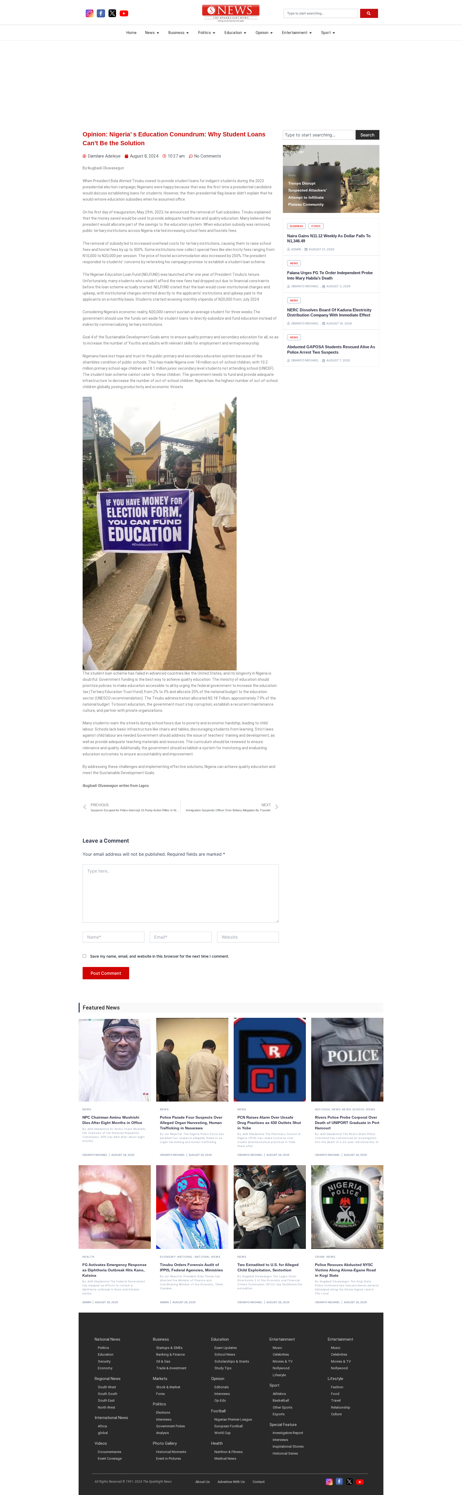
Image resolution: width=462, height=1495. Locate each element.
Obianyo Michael (94, 1154)
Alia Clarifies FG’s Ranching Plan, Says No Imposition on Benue (310, 197)
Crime (320, 1256)
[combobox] (321, 13)
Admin (86, 1302)
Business (296, 226)
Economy (168, 1256)
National (185, 1256)
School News (363, 1109)
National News (328, 1109)
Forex (316, 226)
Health (88, 1256)
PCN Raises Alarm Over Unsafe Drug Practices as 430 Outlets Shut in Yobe (269, 1122)
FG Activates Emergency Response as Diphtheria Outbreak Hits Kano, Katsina (114, 1270)
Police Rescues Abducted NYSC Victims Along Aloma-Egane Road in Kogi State (345, 1270)
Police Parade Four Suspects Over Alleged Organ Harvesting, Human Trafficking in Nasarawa (191, 1122)
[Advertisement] (231, 80)
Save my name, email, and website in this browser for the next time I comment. (159, 956)
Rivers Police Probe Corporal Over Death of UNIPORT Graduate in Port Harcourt (347, 1122)
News (292, 182)
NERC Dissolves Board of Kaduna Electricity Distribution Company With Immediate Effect (329, 313)
